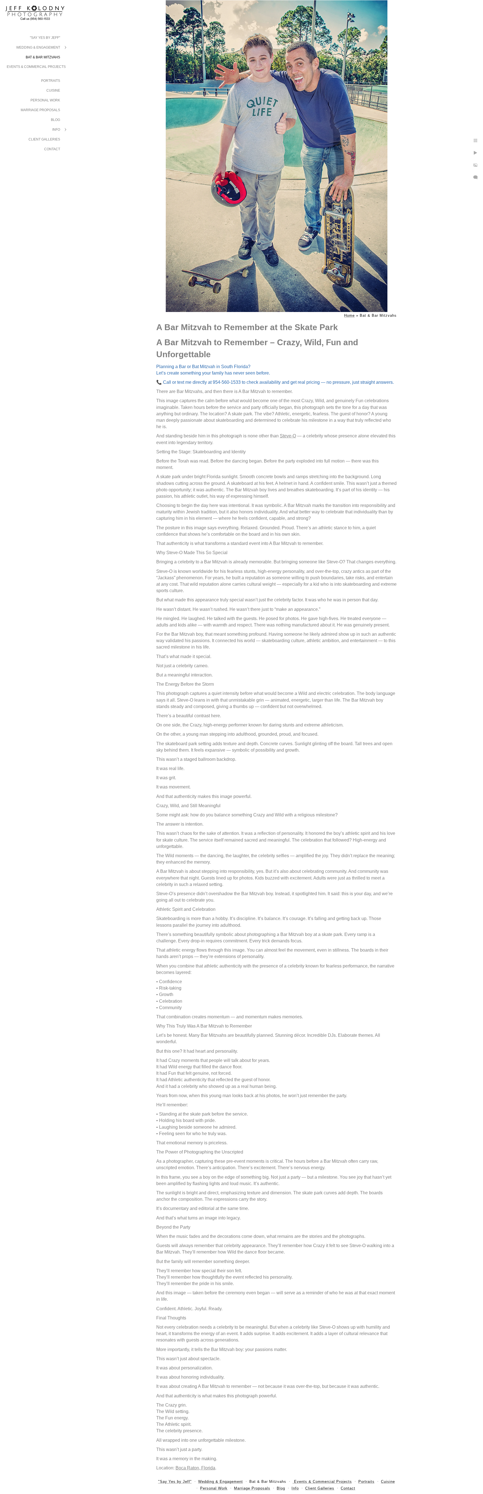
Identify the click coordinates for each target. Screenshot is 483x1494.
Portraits (50, 81)
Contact (52, 149)
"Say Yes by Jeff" (45, 38)
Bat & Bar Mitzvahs (43, 57)
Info (56, 130)
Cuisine (53, 90)
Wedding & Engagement (38, 47)
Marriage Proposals (40, 110)
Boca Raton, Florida (195, 1468)
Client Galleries (44, 139)
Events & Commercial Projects (36, 67)
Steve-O (288, 435)
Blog (55, 120)
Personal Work (45, 100)
